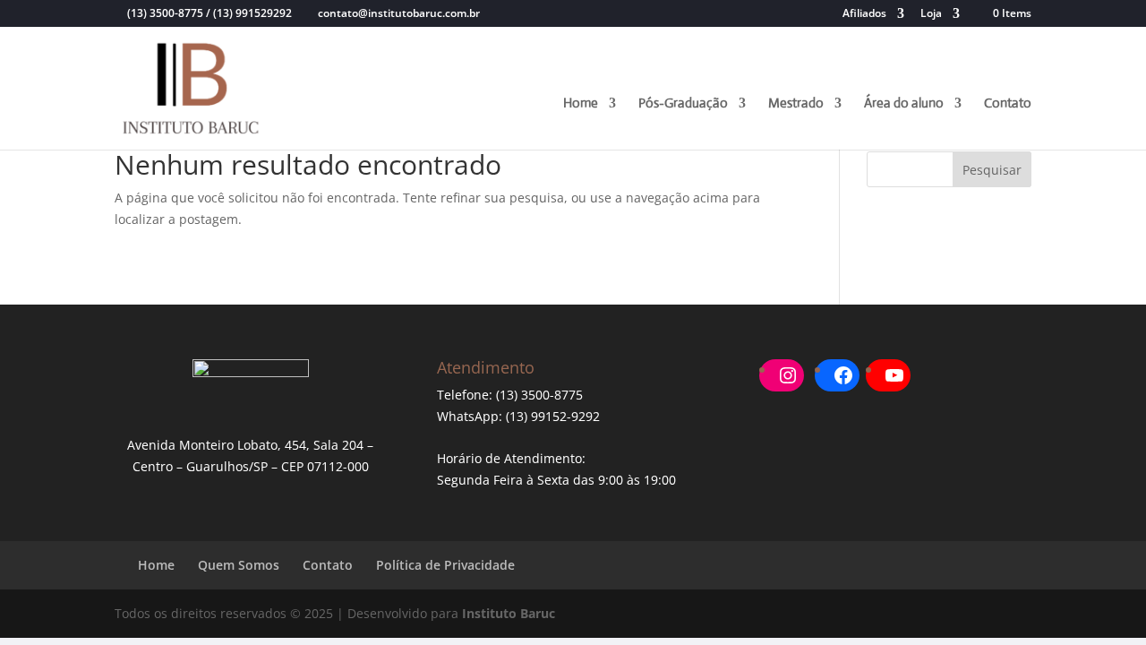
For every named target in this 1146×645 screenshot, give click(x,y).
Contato (1007, 104)
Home (580, 104)
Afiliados (864, 14)
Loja (931, 14)
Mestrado (796, 104)
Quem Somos (238, 564)
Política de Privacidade (445, 564)
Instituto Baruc (508, 613)
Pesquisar (992, 169)
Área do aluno (904, 104)
